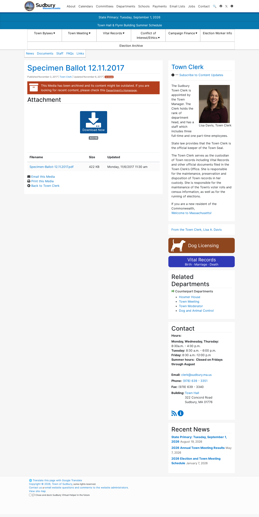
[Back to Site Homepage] (42, 6)
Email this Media (43, 176)
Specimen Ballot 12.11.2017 (75, 67)
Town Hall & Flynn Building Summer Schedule (129, 25)
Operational (190, 498)
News (30, 53)
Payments (160, 6)
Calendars (85, 6)
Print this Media (42, 181)
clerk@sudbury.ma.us (196, 375)
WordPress (183, 480)
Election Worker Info (217, 33)
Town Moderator (191, 306)
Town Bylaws (43, 33)
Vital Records (112, 33)
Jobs (191, 6)
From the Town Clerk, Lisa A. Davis (196, 229)
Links (80, 53)
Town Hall (192, 393)
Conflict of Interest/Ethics (147, 35)
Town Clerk (66, 76)
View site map (37, 491)
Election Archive (131, 45)
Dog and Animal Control (196, 310)
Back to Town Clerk (45, 186)
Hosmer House (189, 297)
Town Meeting (78, 33)
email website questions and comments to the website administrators (86, 487)
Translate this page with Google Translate (55, 480)
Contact (204, 6)
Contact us (35, 487)
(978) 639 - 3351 (195, 381)
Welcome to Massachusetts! (191, 213)
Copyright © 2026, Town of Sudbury (50, 483)
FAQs (70, 53)
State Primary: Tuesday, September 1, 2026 (129, 17)
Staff (59, 53)
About (71, 6)
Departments (125, 6)
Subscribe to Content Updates (201, 75)
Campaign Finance (181, 33)
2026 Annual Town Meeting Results (198, 448)
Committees (104, 6)
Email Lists (177, 6)
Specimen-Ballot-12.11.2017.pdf (52, 167)
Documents (45, 53)
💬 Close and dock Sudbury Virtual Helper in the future (61, 495)
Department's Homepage (121, 90)
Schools (144, 6)
